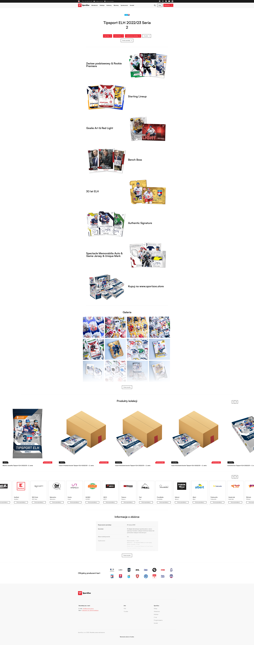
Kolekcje (102, 5)
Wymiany (116, 5)
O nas (155, 617)
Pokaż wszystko (127, 387)
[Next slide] (236, 402)
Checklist (146, 36)
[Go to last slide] (233, 402)
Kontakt (132, 5)
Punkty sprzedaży (110, 1)
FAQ (125, 608)
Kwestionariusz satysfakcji (132, 36)
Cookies (126, 611)
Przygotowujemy (158, 620)
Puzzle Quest (118, 36)
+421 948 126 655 (88, 1)
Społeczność (124, 5)
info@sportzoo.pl (99, 1)
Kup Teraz (106, 36)
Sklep (159, 5)
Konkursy (109, 5)
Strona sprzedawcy (21, 502)
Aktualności (94, 5)
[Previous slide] (233, 476)
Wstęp (155, 608)
